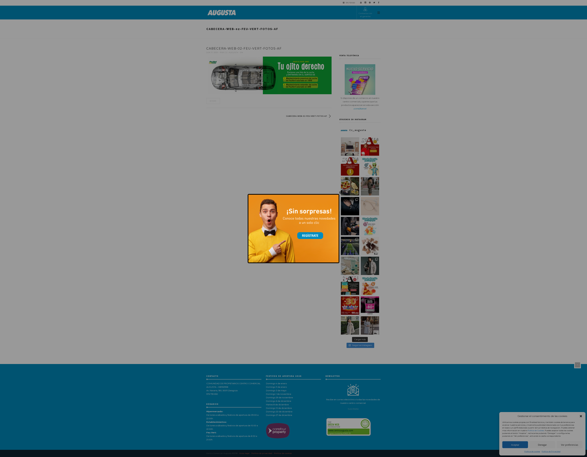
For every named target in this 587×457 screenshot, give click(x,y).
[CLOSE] (340, 192)
